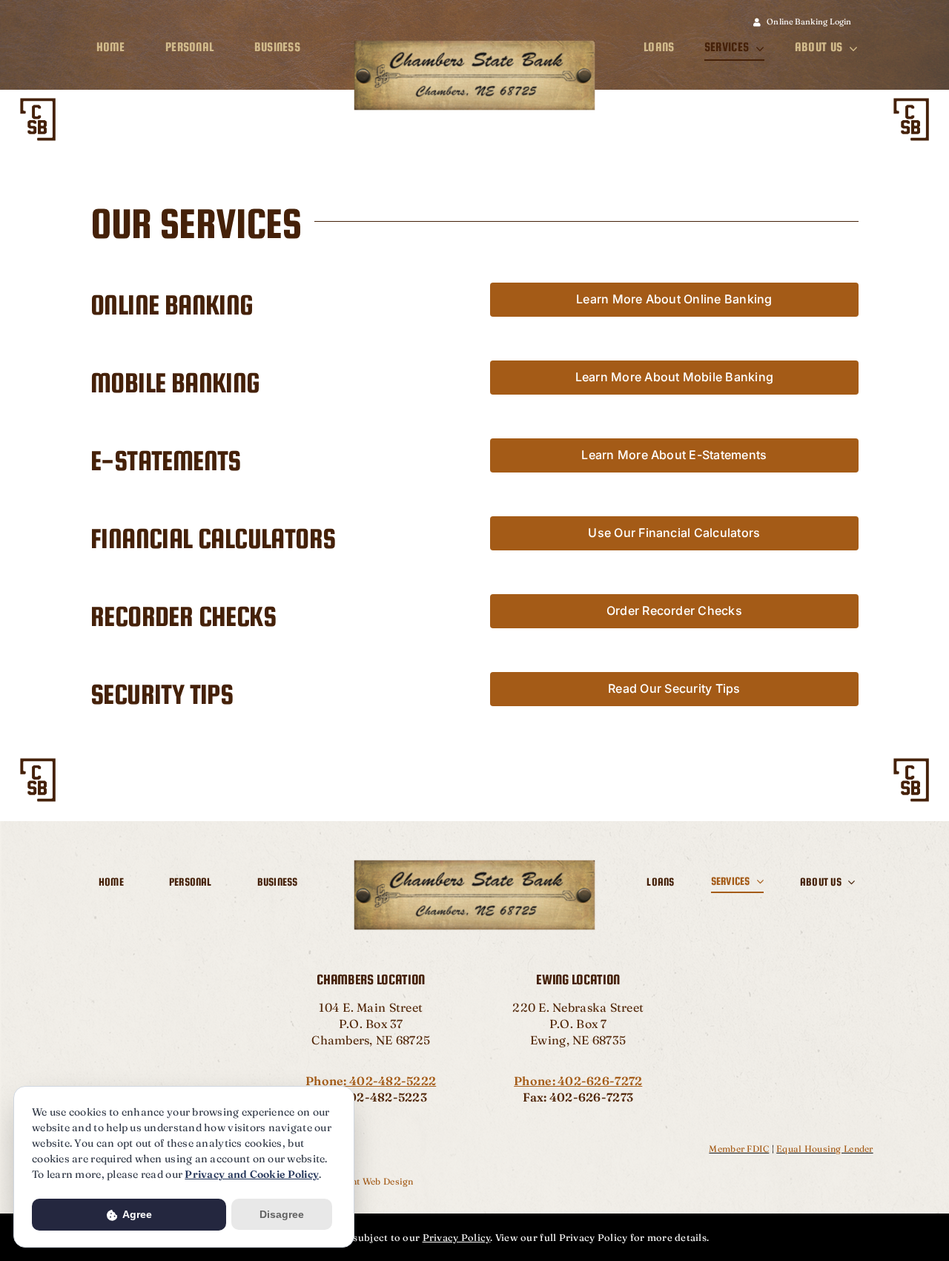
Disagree (281, 1214)
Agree (136, 1214)
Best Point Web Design (365, 1181)
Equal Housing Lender (824, 1148)
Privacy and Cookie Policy (252, 1174)
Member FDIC (739, 1148)
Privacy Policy (457, 1237)
